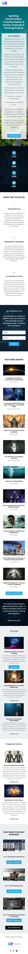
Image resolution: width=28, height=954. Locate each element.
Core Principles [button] (14, 136)
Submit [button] (14, 344)
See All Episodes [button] (14, 928)
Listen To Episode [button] (14, 862)
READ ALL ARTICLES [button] (14, 593)
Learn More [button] (14, 667)
